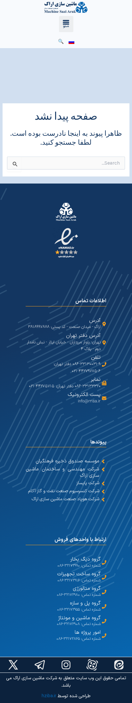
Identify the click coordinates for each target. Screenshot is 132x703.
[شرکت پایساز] (103, 483)
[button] (66, 24)
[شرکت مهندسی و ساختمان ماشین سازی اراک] (103, 469)
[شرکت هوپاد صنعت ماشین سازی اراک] (103, 499)
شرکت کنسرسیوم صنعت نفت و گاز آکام (63, 491)
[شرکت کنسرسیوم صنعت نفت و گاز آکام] (103, 491)
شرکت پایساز (87, 483)
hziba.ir (49, 696)
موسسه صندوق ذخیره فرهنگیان (67, 461)
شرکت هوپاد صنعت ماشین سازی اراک (65, 499)
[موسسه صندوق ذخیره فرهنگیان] (103, 461)
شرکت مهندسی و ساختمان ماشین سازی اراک (62, 472)
